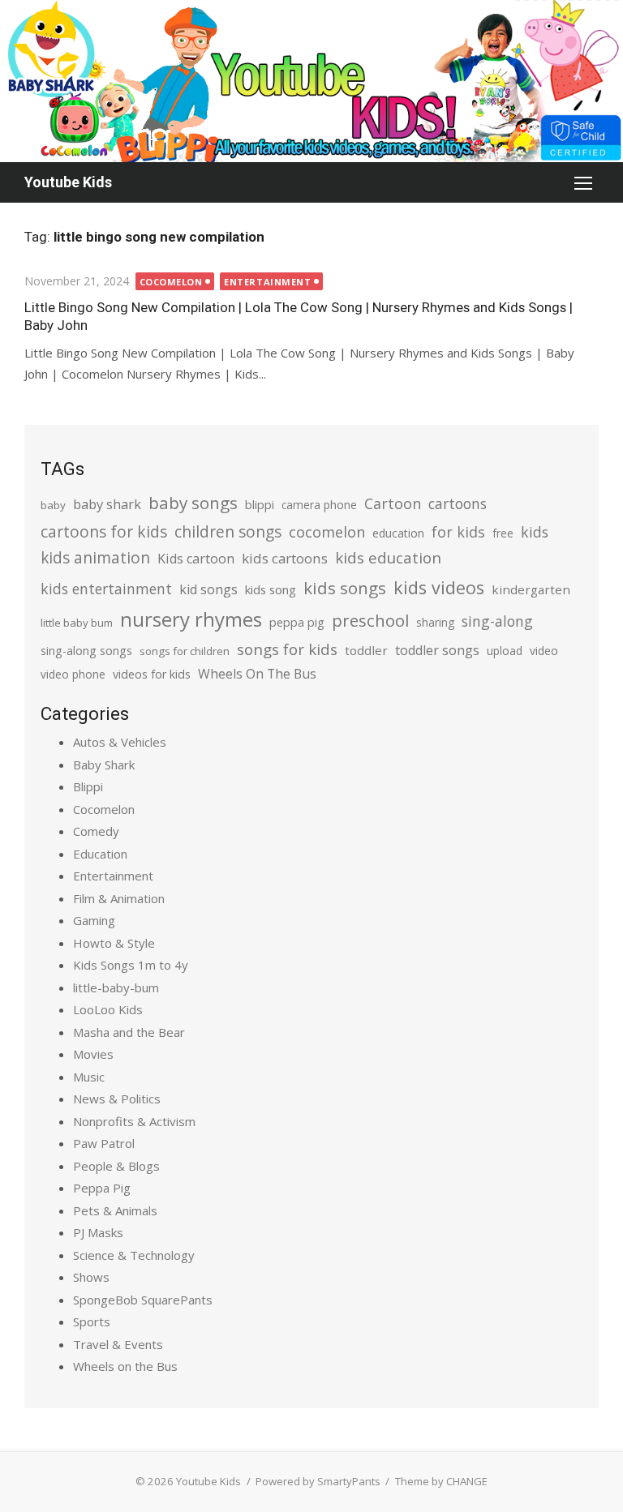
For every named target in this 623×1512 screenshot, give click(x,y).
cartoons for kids (104, 531)
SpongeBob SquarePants (143, 1299)
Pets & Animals (115, 1210)
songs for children (185, 651)
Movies (93, 1054)
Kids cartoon (195, 559)
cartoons (457, 503)
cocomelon (327, 531)
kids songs (344, 587)
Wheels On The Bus (257, 674)
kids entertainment (106, 588)
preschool (370, 620)
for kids (458, 532)
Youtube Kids (68, 182)
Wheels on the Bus (125, 1366)
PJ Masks (98, 1232)
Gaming (94, 920)
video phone (73, 674)
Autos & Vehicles (119, 742)
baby (53, 505)
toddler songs (437, 650)
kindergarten (531, 589)
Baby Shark (104, 764)
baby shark (107, 504)
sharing (435, 622)
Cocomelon (171, 282)
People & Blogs (116, 1166)
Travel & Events (118, 1344)
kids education (388, 557)
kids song (270, 589)
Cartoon (392, 503)
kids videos (438, 587)
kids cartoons (285, 558)
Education (100, 854)
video (544, 650)
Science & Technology (134, 1255)
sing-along (497, 621)
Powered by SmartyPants (318, 1481)
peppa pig (296, 622)
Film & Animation (119, 898)
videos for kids (152, 674)
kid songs (208, 589)
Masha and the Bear (129, 1032)
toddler (366, 650)
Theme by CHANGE (441, 1481)
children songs (227, 531)
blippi (259, 504)
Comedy (96, 831)
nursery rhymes (191, 619)
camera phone (319, 504)
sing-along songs (86, 650)
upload (504, 650)
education (398, 533)
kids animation (95, 557)
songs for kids (287, 649)
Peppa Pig (102, 1188)
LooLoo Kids (108, 1009)
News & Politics (117, 1098)
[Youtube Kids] (311, 81)
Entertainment (267, 282)
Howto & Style (114, 943)
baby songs (193, 502)
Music (89, 1077)
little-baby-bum (116, 987)
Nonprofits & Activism (134, 1121)
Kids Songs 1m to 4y (130, 965)
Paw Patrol (104, 1143)
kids (534, 532)
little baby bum (77, 622)
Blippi (88, 786)
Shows (91, 1277)
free (502, 533)
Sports (91, 1321)
